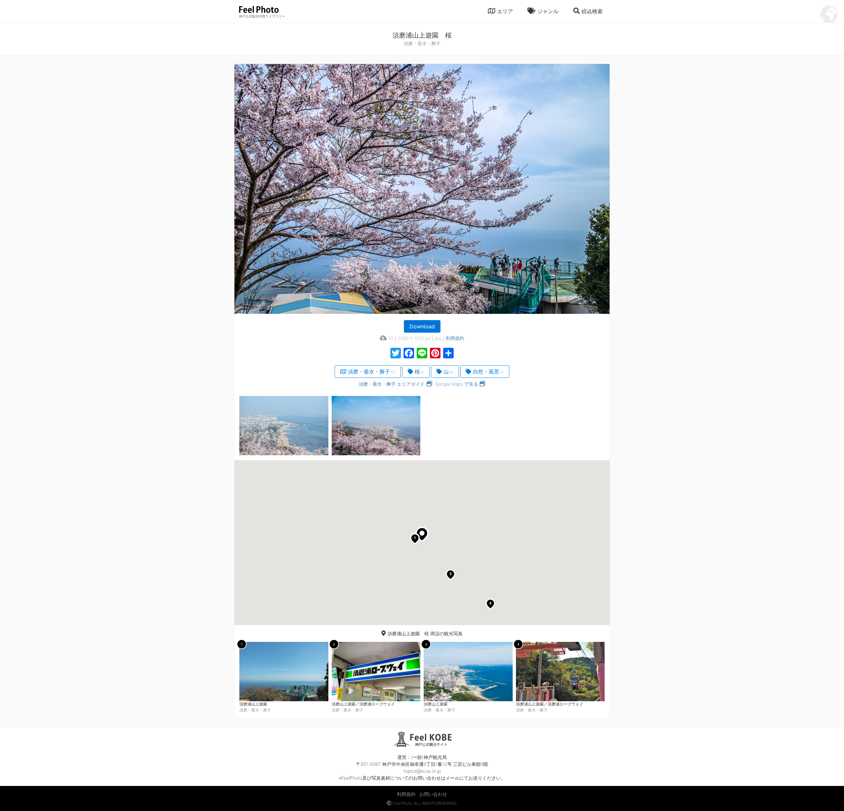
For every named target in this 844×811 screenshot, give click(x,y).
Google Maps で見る (456, 384)
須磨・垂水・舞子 (371, 371)
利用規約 (455, 338)
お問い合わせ (433, 794)
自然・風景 (488, 371)
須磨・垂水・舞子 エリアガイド (392, 384)
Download (422, 326)
